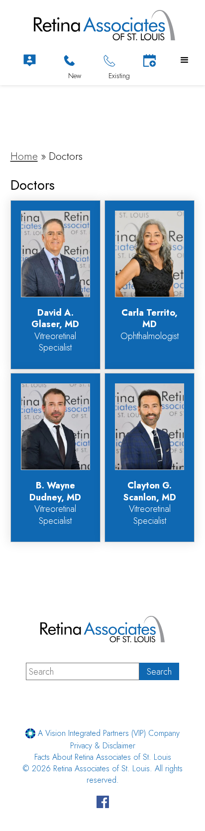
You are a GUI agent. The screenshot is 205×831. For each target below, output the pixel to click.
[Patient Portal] (29, 60)
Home (24, 156)
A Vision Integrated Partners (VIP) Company (107, 733)
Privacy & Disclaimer (102, 745)
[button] (185, 60)
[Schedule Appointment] (149, 60)
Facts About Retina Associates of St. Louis (102, 757)
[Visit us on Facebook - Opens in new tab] (103, 803)
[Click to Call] (69, 60)
